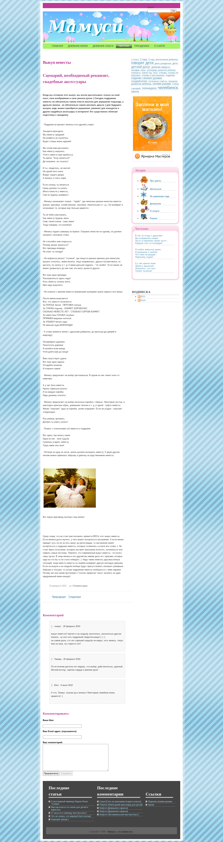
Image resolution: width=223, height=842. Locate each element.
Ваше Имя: (48, 720)
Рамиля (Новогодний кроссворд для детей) (121, 805)
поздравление (139, 81)
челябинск (168, 87)
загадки (135, 70)
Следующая (75, 597)
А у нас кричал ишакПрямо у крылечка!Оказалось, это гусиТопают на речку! (145, 253)
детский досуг (140, 67)
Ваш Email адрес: (59, 731)
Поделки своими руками (160, 801)
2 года (143, 59)
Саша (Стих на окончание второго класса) (120, 801)
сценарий (135, 88)
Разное (153, 218)
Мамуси (87, 28)
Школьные (155, 189)
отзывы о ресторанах (153, 75)
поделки (170, 75)
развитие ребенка (141, 84)
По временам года (159, 196)
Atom (143, 300)
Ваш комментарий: (53, 742)
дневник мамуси (160, 67)
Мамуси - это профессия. (120, 831)
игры (143, 70)
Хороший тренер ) (60, 819)
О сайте (159, 46)
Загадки (140, 170)
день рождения (163, 63)
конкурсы (135, 72)
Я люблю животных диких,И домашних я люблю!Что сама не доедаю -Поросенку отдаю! (148, 239)
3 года (151, 59)
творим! (123, 46)
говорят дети (142, 63)
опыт (155, 72)
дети (175, 63)
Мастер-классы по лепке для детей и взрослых (69, 808)
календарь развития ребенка (161, 70)
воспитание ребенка (167, 59)
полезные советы (157, 81)
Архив (151, 805)
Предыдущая (59, 597)
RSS (143, 296)
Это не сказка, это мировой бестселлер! (71, 816)
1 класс (135, 59)
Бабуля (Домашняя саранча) (114, 808)
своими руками (161, 83)
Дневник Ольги (103, 46)
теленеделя (149, 88)
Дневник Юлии (78, 46)
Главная (57, 46)
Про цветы (155, 181)
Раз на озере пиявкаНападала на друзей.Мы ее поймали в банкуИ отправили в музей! (147, 267)
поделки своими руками (146, 78)
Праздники (141, 46)
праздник (172, 81)
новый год (147, 72)
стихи (175, 83)
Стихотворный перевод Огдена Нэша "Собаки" (69, 802)
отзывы (163, 72)
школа (135, 91)
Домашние (155, 203)
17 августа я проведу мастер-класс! (69, 813)
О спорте (154, 211)
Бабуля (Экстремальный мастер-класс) (119, 814)
